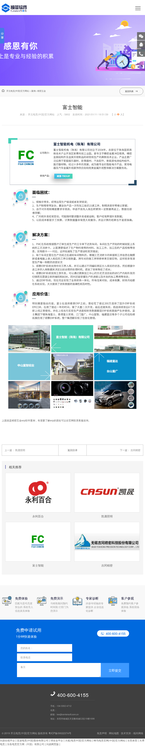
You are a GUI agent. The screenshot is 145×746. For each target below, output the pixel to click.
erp (52, 420)
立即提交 (115, 670)
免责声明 (102, 733)
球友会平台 (57, 740)
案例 (33, 90)
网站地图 (114, 733)
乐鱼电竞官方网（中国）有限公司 (25, 744)
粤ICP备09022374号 (59, 733)
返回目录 (72, 450)
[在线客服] (141, 44)
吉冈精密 (135, 450)
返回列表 (131, 91)
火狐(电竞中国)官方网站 (78, 740)
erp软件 (26, 420)
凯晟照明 (20, 450)
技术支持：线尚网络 (132, 733)
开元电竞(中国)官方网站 (15, 90)
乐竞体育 (132, 740)
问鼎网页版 (52, 744)
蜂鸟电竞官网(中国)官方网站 (109, 740)
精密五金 (41, 90)
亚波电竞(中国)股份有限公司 (32, 740)
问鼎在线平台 (7, 740)
